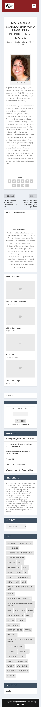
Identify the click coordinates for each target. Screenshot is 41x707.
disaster (11, 563)
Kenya (9, 582)
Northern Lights (14, 630)
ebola (20, 563)
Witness (10, 676)
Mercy (30, 610)
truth (22, 656)
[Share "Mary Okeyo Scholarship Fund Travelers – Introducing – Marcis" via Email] (23, 185)
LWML (9, 610)
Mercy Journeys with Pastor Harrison (20, 439)
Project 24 (10, 459)
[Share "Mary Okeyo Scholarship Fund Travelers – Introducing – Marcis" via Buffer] (14, 185)
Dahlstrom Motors (15, 558)
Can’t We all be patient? (16, 302)
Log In (8, 691)
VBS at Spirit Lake (13, 328)
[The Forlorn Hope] (20, 369)
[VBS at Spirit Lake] (20, 316)
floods (10, 572)
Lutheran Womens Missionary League (20, 604)
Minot (28, 615)
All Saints (10, 354)
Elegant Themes (20, 702)
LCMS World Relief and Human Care (19, 588)
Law (17, 582)
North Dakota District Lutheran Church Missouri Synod (18, 453)
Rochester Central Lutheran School (19, 641)
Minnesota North (15, 615)
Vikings (10, 661)
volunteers (22, 661)
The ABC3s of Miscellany (15, 464)
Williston (23, 671)
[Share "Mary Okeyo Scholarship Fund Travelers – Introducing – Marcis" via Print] (27, 185)
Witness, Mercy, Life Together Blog (19, 470)
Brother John (25, 543)
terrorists (23, 651)
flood (25, 567)
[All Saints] (20, 342)
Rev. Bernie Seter (21, 42)
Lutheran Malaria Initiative (19, 599)
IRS (26, 572)
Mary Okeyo (20, 610)
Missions (20, 620)
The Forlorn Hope (13, 381)
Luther (10, 594)
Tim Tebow (11, 656)
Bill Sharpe (12, 543)
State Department (15, 647)
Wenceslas (11, 671)
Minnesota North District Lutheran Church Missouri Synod (19, 445)
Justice (10, 577)
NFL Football (12, 625)
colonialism (12, 548)
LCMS (24, 582)
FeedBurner (25, 424)
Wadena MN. (22, 666)
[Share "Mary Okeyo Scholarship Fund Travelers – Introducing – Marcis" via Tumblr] (23, 181)
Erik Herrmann (13, 567)
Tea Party (11, 651)
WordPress (20, 704)
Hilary (19, 572)
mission (10, 620)
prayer (28, 630)
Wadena (10, 666)
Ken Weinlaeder (23, 577)
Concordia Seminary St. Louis (19, 553)
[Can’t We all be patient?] (20, 289)
